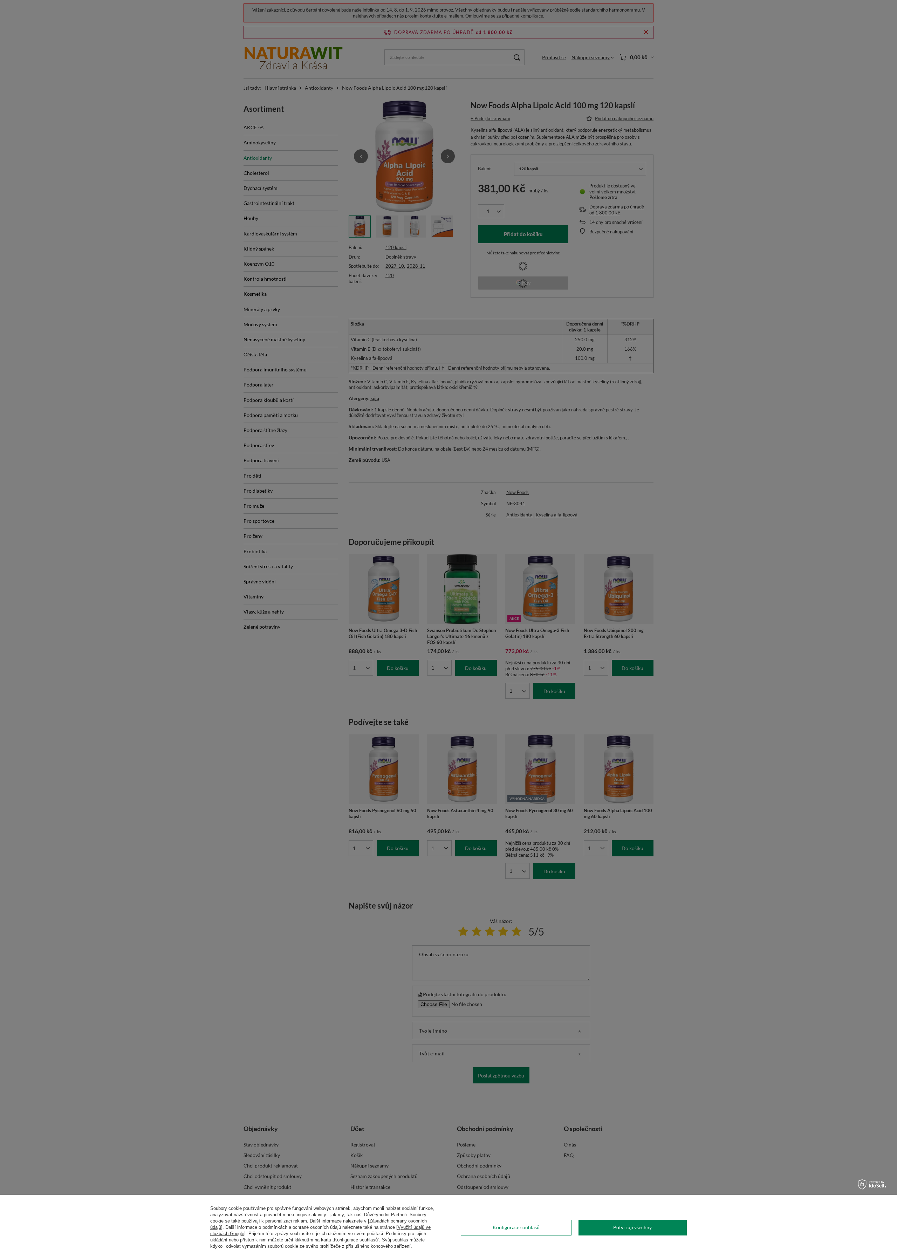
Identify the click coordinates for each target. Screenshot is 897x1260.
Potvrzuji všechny (632, 1227)
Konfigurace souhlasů (516, 1227)
